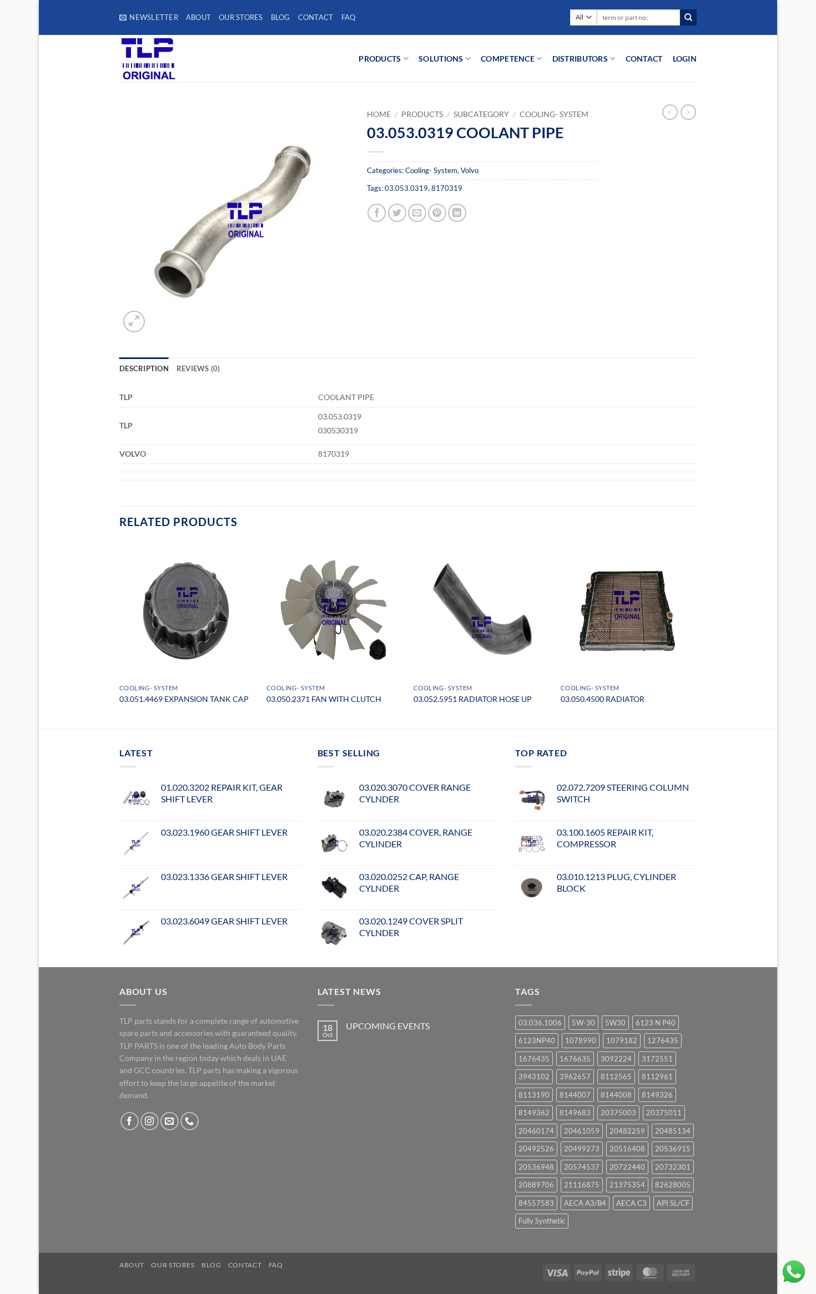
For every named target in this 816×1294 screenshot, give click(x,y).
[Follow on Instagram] (149, 1121)
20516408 (627, 1148)
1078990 (580, 1040)
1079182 (621, 1040)
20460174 (536, 1130)
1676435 (534, 1058)
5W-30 (583, 1022)
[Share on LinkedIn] (457, 213)
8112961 (657, 1076)
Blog (280, 17)
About (198, 17)
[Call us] (189, 1121)
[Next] (696, 634)
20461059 (582, 1130)
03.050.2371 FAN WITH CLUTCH (323, 699)
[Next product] (670, 112)
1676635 (575, 1058)
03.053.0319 (406, 188)
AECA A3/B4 (585, 1203)
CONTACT (644, 58)
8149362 (534, 1112)
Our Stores (241, 17)
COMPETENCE (508, 58)
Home (379, 114)
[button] (148, 17)
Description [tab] (144, 368)
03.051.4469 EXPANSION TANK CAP (184, 699)
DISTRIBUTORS (580, 58)
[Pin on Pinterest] (437, 213)
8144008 (616, 1094)
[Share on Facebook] (376, 213)
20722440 (627, 1166)
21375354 (627, 1184)
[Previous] (120, 634)
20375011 (664, 1112)
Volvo (469, 170)
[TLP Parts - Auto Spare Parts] (187, 58)
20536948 (536, 1166)
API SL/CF (673, 1203)
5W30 (615, 1022)
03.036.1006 (540, 1022)
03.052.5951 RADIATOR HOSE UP (473, 699)
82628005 (673, 1184)
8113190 (534, 1094)
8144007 (575, 1094)
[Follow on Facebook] (129, 1121)
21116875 (582, 1184)
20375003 (618, 1112)
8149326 (657, 1094)
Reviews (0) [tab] (198, 368)
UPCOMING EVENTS (388, 1025)
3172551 (657, 1058)
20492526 (536, 1148)
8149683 (575, 1112)
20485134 (673, 1130)
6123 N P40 (656, 1022)
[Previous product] (688, 112)
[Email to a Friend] (417, 213)
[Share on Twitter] (397, 213)
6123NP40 (536, 1040)
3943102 (534, 1076)
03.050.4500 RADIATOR (602, 699)
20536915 (673, 1148)
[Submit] (688, 17)
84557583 (536, 1203)
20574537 (582, 1166)
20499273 (582, 1148)
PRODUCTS (380, 58)
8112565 (616, 1076)
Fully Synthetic (541, 1220)
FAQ (348, 17)
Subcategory (481, 114)
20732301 (673, 1166)
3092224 (616, 1058)
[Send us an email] (169, 1121)
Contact (316, 17)
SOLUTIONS (441, 58)
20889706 (536, 1184)
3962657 (575, 1076)
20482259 (627, 1130)
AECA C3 (631, 1203)
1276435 (662, 1040)
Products (422, 114)
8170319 (446, 188)
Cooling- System (554, 114)
